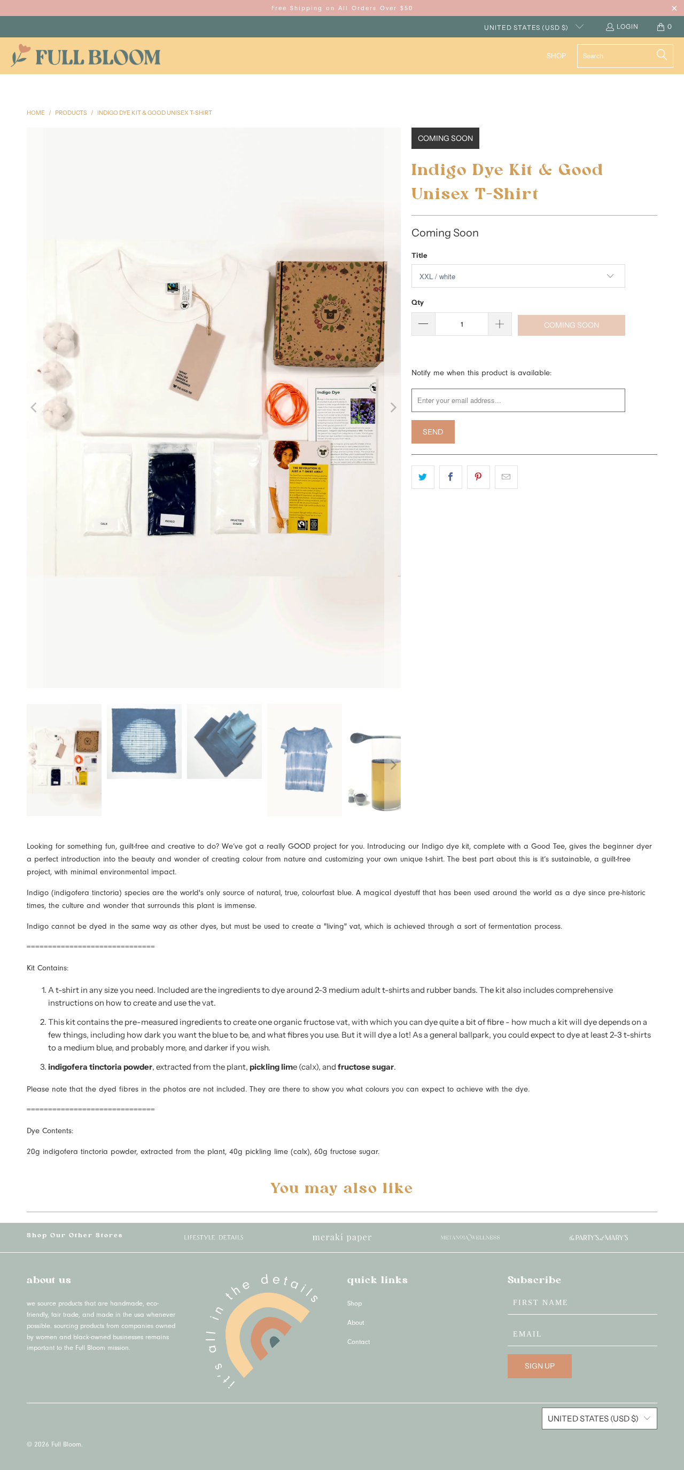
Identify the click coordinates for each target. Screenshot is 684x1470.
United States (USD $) (527, 27)
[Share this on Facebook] (450, 477)
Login (628, 26)
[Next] (392, 408)
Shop (354, 1304)
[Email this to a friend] (506, 477)
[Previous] (34, 408)
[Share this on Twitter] (422, 477)
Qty (417, 302)
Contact (358, 1342)
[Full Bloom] (85, 56)
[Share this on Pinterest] (478, 477)
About (355, 1323)
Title (419, 255)
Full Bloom (66, 1445)
